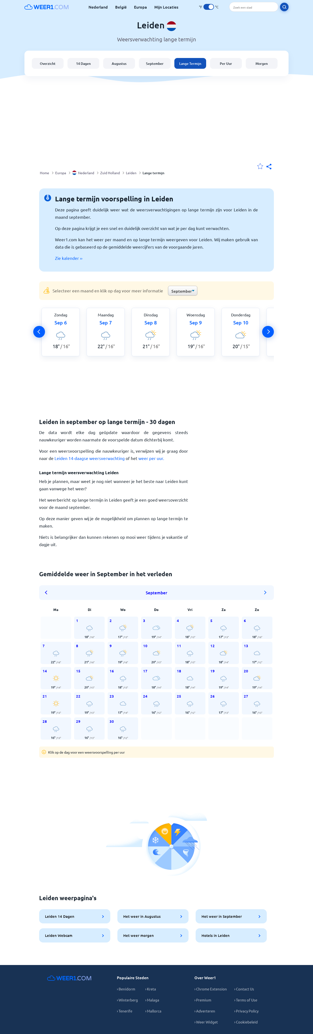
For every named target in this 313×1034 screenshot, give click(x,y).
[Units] (208, 7)
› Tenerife (124, 1011)
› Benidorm (126, 989)
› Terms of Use (245, 1000)
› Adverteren (204, 1011)
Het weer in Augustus (142, 916)
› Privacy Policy (246, 1011)
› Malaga (152, 1000)
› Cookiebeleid (246, 1022)
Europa (140, 7)
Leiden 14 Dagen (59, 916)
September (155, 63)
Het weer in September (221, 916)
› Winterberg (127, 1000)
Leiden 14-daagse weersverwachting (90, 458)
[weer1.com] (46, 7)
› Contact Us (244, 989)
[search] (284, 7)
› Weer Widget (206, 1022)
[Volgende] (268, 332)
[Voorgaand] (39, 332)
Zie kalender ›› (68, 258)
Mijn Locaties (166, 7)
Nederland (98, 7)
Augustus (119, 63)
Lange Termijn (190, 63)
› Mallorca (153, 1011)
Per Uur (226, 63)
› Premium (202, 1000)
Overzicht (48, 63)
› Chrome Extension (210, 989)
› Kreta (150, 989)
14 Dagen (83, 63)
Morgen (262, 63)
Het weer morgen (138, 935)
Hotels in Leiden (215, 935)
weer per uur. (151, 458)
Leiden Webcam (58, 935)
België (121, 7)
